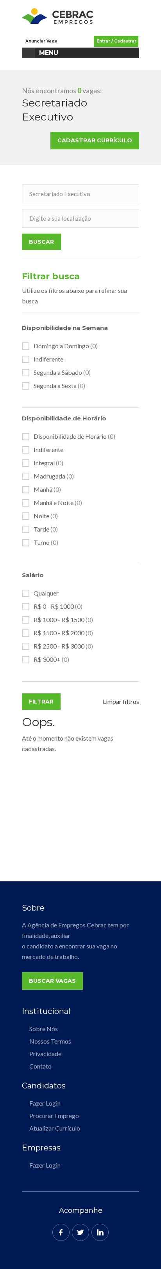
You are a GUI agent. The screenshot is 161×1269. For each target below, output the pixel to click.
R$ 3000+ (51, 659)
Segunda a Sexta (59, 385)
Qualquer (46, 593)
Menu (48, 53)
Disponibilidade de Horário (74, 436)
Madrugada (54, 476)
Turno (46, 542)
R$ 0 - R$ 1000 (58, 606)
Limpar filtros (121, 701)
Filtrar (41, 701)
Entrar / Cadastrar (116, 41)
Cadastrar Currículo (94, 140)
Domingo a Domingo (66, 345)
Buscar (41, 241)
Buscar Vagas (52, 980)
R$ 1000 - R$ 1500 (63, 619)
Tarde (46, 529)
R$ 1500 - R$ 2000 (63, 632)
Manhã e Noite (58, 502)
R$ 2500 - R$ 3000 (63, 646)
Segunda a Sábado (62, 372)
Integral (48, 462)
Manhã (47, 489)
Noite (46, 515)
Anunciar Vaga (41, 41)
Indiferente (48, 359)
